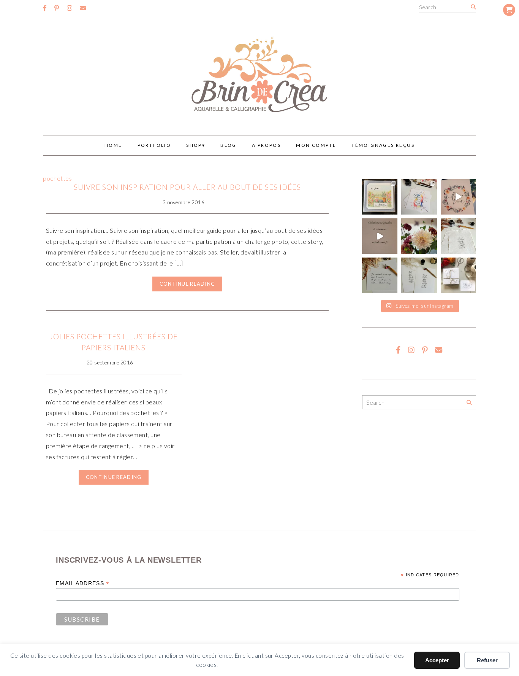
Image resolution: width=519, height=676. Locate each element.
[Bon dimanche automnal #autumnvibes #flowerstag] (419, 236)
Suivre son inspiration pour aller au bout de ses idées (187, 187)
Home (113, 145)
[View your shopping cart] (509, 10)
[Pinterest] (56, 8)
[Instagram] (69, 8)
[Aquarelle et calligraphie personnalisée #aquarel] (419, 197)
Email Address (82, 583)
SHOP (194, 145)
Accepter (437, 660)
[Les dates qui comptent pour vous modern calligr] (419, 275)
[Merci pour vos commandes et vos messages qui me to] (458, 275)
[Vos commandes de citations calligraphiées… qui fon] (379, 275)
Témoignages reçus (383, 145)
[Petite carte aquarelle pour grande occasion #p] (379, 197)
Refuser (487, 660)
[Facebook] (45, 8)
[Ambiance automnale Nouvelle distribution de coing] (379, 236)
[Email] (83, 8)
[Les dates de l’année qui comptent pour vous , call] (458, 236)
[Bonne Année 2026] (458, 197)
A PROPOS (266, 145)
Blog (228, 145)
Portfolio (154, 145)
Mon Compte (316, 145)
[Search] (473, 7)
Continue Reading (187, 284)
